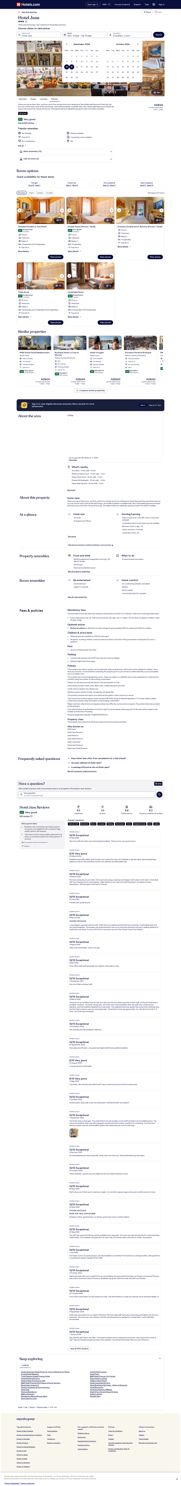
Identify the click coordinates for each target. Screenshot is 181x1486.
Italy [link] (26, 1407)
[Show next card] (163, 361)
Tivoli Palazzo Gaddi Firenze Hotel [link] (35, 1376)
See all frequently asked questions (82, 771)
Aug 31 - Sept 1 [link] (34, 185)
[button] (71, 56)
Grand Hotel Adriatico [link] (30, 1378)
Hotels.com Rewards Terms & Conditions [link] (118, 1450)
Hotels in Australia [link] (23, 1439)
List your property (122, 4)
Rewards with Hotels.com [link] (148, 1443)
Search (159, 35)
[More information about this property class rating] (26, 21)
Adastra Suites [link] (96, 1394)
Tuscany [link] (32, 1407)
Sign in (161, 4)
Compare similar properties (92, 390)
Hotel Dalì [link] (25, 1390)
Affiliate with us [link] (83, 1433)
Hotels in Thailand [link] (23, 1466)
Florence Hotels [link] (42, 1407)
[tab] (25, 1365)
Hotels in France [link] (22, 1443)
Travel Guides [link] (144, 1439)
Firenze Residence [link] (29, 1392)
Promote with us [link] (84, 1445)
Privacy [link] (110, 1435)
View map (73, 460)
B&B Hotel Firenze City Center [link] (102, 1376)
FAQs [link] (49, 1435)
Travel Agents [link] (83, 1449)
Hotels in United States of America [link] (29, 1435)
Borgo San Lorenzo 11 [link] (30, 1385)
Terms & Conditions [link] (115, 1431)
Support (137, 4)
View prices (55, 257)
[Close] (177, 1479)
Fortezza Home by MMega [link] (101, 1390)
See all (21, 145)
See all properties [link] (29, 12)
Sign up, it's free (155, 405)
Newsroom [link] (82, 1437)
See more (71, 490)
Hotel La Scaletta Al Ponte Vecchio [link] (35, 1387)
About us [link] (142, 1431)
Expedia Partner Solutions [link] (87, 1441)
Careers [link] (141, 1435)
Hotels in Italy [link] (22, 1451)
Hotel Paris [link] (94, 1374)
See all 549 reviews (26, 123)
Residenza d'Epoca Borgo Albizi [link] (34, 1396)
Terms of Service (27, 1483)
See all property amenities (79, 571)
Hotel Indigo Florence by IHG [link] (33, 1381)
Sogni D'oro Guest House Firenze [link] (104, 1392)
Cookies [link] (111, 1439)
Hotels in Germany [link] (23, 1463)
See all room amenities (77, 597)
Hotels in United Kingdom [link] (26, 1447)
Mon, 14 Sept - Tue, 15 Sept (80, 35)
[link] (158, 12)
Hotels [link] (20, 1407)
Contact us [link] (51, 1439)
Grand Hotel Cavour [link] (98, 1372)
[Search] (159, 795)
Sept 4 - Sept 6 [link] (109, 185)
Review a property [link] (53, 1443)
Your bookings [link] (52, 1431)
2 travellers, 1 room (121, 35)
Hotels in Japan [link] (22, 1455)
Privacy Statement (12, 1483)
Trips (147, 4)
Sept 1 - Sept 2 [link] (72, 185)
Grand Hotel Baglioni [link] (30, 1374)
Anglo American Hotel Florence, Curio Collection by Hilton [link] (45, 1372)
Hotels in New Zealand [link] (25, 1431)
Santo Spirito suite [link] (29, 1398)
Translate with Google (77, 921)
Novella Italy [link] (95, 1396)
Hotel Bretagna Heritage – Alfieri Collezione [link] (108, 1385)
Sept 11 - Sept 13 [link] (146, 185)
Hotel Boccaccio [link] (96, 1387)
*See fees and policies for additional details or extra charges (89, 545)
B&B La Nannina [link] (27, 1394)
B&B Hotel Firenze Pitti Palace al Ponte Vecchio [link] (40, 1383)
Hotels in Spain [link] (22, 1459)
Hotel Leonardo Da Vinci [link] (100, 1383)
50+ (158, 92)
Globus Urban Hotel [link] (98, 1381)
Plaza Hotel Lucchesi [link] (98, 1378)
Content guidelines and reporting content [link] (120, 1444)
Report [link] (26, 846)
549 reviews (25, 816)
